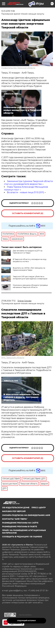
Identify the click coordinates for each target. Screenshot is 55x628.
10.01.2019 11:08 (8, 11)
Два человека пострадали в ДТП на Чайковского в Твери (27, 252)
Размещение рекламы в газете (19, 526)
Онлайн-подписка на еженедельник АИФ (26, 515)
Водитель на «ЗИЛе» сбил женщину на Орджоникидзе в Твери (29, 269)
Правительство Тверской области (18, 68)
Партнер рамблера (25, 615)
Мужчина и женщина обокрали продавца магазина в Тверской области (30, 286)
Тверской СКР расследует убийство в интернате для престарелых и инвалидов (30, 278)
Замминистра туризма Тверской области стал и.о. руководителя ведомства (28, 182)
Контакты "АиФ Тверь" (14, 519)
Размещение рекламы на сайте (20, 523)
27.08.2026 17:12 (8, 301)
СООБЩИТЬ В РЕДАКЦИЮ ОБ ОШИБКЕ (22, 536)
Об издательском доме (15, 507)
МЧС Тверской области (12, 357)
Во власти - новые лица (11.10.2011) (25, 192)
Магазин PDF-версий (14, 511)
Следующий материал (26, 621)
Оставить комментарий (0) (27, 213)
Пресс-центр (39, 507)
